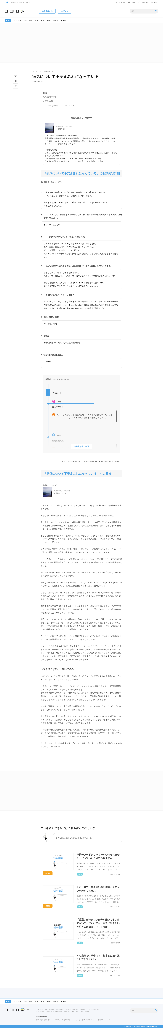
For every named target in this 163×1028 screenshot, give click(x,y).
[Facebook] (15, 81)
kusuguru (39, 1017)
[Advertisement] (81, 43)
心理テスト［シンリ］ (105, 1020)
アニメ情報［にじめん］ (44, 1020)
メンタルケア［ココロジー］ (85, 1020)
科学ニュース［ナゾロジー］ (64, 1020)
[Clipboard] (15, 86)
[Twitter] (15, 76)
